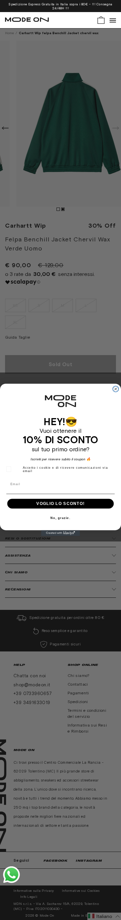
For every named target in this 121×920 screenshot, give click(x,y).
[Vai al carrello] (101, 19)
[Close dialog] (116, 389)
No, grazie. (60, 518)
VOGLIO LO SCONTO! (60, 504)
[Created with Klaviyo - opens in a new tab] (60, 533)
